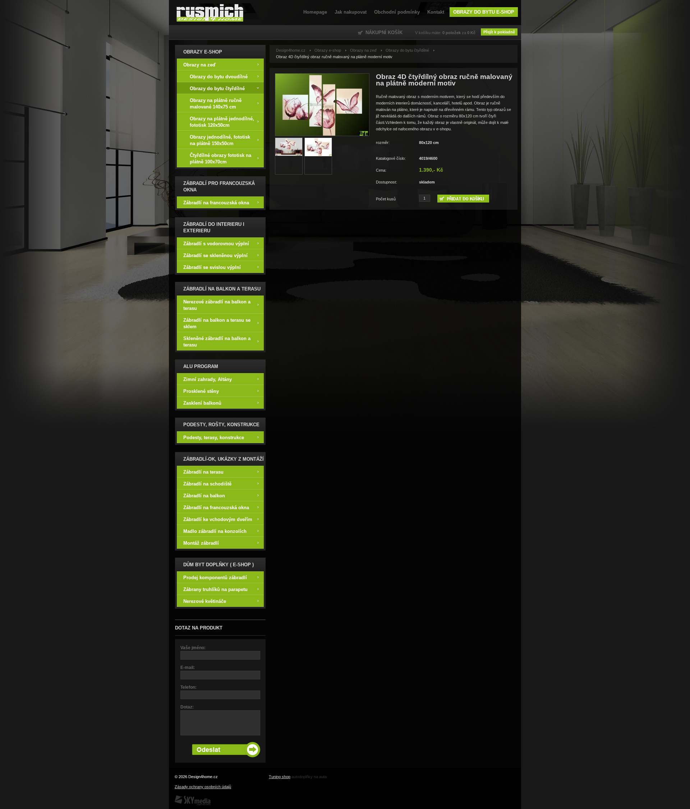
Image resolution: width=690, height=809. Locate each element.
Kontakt (435, 12)
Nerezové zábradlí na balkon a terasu (216, 305)
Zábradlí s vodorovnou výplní (216, 243)
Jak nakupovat (351, 12)
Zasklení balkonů (202, 403)
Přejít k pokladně (499, 32)
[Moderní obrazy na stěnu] (322, 104)
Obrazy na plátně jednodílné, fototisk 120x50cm (222, 122)
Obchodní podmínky (397, 12)
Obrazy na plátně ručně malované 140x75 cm (216, 104)
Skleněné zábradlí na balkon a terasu (216, 342)
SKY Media (184, 797)
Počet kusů (386, 199)
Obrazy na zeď (199, 65)
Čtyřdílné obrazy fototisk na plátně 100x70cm (220, 158)
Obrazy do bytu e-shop (483, 12)
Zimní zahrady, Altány (207, 379)
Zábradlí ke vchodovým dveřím (217, 519)
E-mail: (187, 667)
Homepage (315, 12)
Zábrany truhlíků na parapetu (215, 589)
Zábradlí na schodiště (207, 484)
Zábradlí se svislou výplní (212, 267)
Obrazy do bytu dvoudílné (219, 76)
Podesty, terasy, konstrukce (213, 437)
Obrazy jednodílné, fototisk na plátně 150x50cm (220, 140)
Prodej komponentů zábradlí (215, 577)
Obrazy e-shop (327, 50)
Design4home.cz (210, 12)
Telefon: (188, 687)
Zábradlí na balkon (204, 495)
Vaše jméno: (193, 647)
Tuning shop (279, 777)
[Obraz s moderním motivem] (289, 156)
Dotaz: (187, 707)
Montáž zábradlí (201, 543)
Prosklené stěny (201, 391)
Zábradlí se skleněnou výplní (215, 255)
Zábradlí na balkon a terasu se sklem (216, 323)
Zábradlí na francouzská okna (216, 202)
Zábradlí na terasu (203, 472)
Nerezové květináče (204, 601)
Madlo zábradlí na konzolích (215, 531)
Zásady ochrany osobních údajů (203, 787)
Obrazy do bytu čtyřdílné (217, 88)
